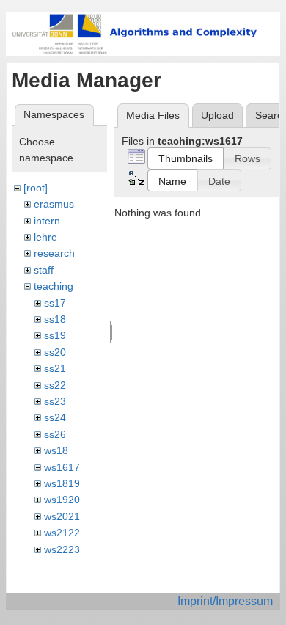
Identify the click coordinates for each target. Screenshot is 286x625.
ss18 (55, 319)
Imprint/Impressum (225, 601)
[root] (35, 188)
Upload (217, 115)
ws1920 (62, 499)
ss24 (55, 417)
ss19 (55, 335)
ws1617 (62, 467)
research (54, 253)
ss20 (55, 352)
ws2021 (62, 516)
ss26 (55, 434)
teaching (53, 286)
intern (47, 221)
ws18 (56, 450)
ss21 (55, 368)
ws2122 (62, 532)
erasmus (54, 204)
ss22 (55, 385)
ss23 (55, 401)
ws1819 (62, 483)
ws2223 (62, 549)
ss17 (55, 303)
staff (44, 270)
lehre (45, 237)
